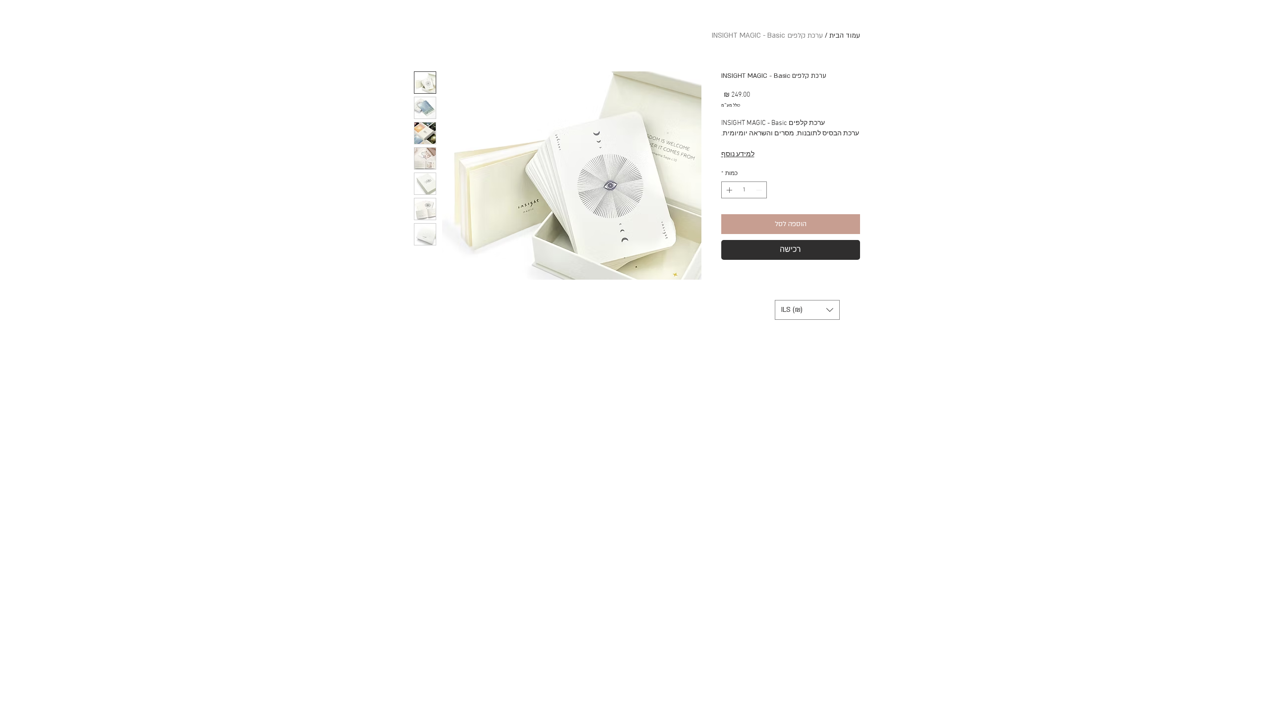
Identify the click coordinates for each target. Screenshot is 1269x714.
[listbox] (807, 310)
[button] (807, 310)
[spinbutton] (744, 190)
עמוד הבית (844, 35)
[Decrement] (759, 190)
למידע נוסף (737, 154)
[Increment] (728, 190)
